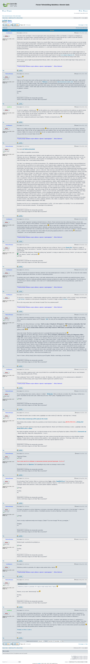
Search (86, 11)
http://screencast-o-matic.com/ (65, 82)
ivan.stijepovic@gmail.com (67, 55)
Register (10, 11)
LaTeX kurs (7, 21)
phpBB (39, 663)
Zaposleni (10, 21)
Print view (5, 27)
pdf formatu (21, 299)
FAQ (81, 11)
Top (3, 70)
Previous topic (79, 27)
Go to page (81, 24)
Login (4, 11)
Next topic (85, 27)
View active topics (17, 15)
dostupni (65, 299)
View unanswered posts (7, 15)
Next (87, 24)
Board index (5, 17)
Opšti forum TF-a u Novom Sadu (15, 17)
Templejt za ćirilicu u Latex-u (24, 629)
